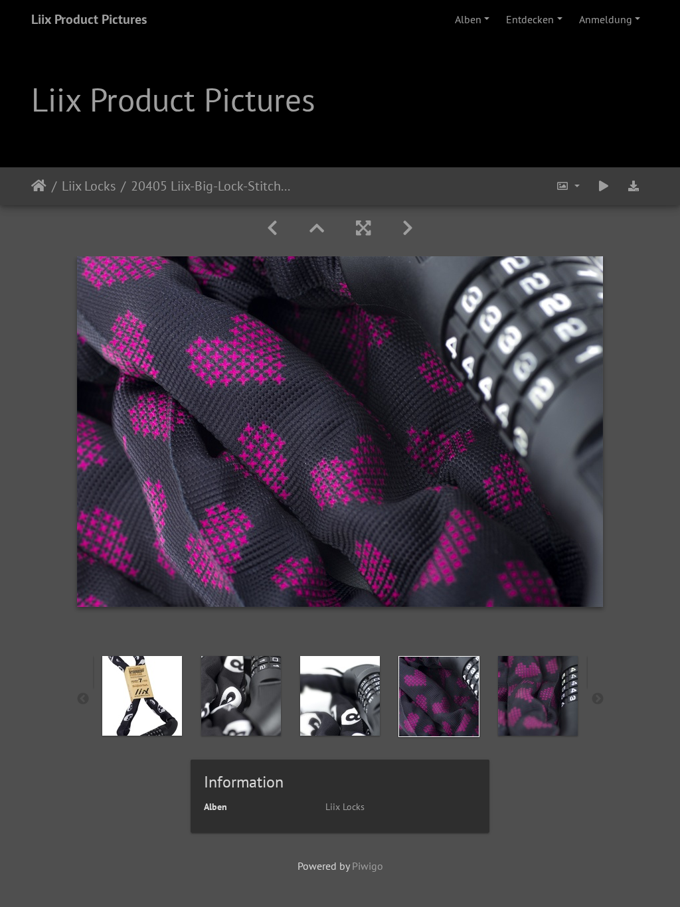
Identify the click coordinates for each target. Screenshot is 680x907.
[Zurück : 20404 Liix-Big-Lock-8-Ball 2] (272, 228)
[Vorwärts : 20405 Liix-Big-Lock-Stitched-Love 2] (407, 228)
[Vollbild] (363, 228)
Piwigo (367, 865)
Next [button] (597, 699)
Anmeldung (605, 19)
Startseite (38, 186)
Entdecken (530, 19)
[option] (142, 696)
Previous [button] (83, 699)
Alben (468, 19)
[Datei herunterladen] (633, 186)
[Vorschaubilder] (317, 228)
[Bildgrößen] (567, 186)
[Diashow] (603, 186)
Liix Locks (89, 186)
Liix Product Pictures (89, 19)
